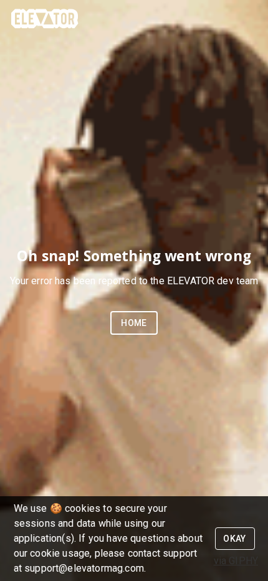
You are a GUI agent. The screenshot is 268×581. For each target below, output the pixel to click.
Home (134, 323)
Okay (234, 539)
